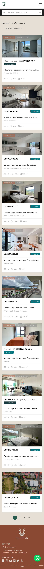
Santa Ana (8, 412)
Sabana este (8, 263)
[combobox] (13, 28)
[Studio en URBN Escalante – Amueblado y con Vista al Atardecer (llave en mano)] (22, 96)
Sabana (7, 361)
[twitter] (18, 560)
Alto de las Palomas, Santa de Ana (17, 168)
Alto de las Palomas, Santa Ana (15, 216)
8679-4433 (6, 544)
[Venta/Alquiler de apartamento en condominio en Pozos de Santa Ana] (22, 385)
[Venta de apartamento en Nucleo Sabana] (22, 239)
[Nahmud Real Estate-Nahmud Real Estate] (4, 4)
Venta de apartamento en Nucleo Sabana (22, 260)
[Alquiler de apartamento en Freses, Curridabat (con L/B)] (22, 46)
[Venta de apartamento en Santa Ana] (22, 144)
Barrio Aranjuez (10, 507)
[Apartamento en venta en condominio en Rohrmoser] (22, 435)
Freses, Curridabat (11, 73)
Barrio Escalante (10, 121)
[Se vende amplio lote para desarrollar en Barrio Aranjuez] (22, 483)
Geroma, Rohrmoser (11, 459)
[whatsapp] (21, 560)
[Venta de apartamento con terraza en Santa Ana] (22, 287)
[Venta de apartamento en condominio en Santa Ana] (22, 192)
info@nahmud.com (9, 547)
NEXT (29, 518)
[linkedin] (14, 560)
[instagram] (6, 560)
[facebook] (3, 560)
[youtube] (10, 560)
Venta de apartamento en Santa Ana (20, 165)
